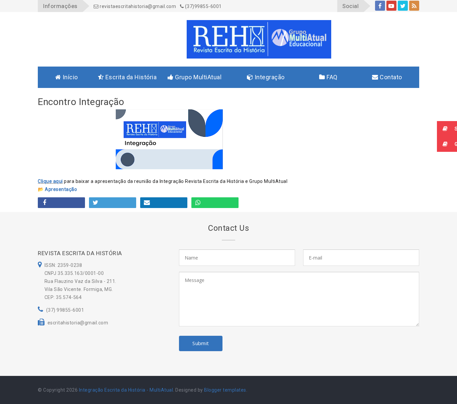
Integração (269, 77)
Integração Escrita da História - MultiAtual (126, 390)
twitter (403, 6)
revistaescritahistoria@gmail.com (137, 6)
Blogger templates (225, 390)
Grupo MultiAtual (198, 77)
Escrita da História (130, 77)
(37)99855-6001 (203, 6)
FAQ (331, 77)
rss (414, 6)
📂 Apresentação (57, 189)
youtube (391, 6)
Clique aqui (50, 181)
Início (69, 77)
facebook (380, 6)
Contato (390, 77)
